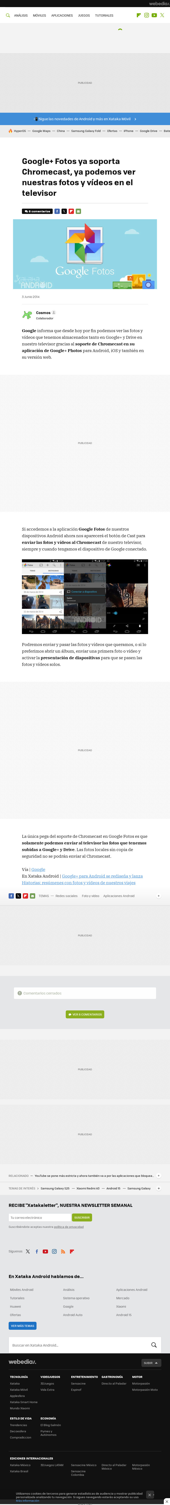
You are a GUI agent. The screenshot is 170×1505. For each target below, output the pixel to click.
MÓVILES (39, 15)
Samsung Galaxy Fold (86, 131)
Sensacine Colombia (78, 1473)
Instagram (146, 15)
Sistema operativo (76, 1298)
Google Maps (41, 131)
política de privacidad (69, 1227)
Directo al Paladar (114, 1383)
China (61, 131)
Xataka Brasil (19, 1471)
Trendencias (18, 1425)
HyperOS (20, 131)
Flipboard (138, 15)
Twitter (162, 15)
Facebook (57, 211)
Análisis (69, 1289)
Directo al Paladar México (114, 1467)
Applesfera (17, 1396)
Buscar (154, 1345)
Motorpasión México (141, 1467)
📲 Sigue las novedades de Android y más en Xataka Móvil (82, 118)
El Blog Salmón (51, 1425)
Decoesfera (18, 1431)
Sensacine (78, 1383)
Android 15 (113, 1188)
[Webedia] (159, 3)
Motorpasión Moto (145, 1389)
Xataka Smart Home (24, 1402)
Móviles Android (21, 1289)
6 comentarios (39, 211)
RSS (63, 1250)
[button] (45, 312)
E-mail (78, 211)
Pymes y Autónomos (48, 1433)
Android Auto (72, 1315)
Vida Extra (47, 1389)
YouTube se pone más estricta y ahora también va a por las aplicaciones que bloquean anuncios (94, 1175)
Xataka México (20, 1465)
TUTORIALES (104, 15)
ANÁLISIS (21, 15)
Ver (87, 1014)
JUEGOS (84, 15)
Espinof (76, 1389)
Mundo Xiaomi (20, 1408)
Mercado (122, 1298)
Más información (27, 1500)
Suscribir (82, 1217)
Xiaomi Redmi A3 (88, 1188)
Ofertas (112, 131)
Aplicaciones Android (119, 895)
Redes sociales (67, 895)
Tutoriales (17, 1298)
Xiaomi (121, 1306)
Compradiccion (20, 1437)
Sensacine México (84, 1465)
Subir (148, 1363)
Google (38, 869)
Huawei (15, 1306)
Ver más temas (22, 1326)
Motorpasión (141, 1383)
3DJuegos (47, 1383)
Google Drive (148, 131)
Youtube (154, 15)
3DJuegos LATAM (52, 1465)
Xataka (15, 1383)
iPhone (128, 131)
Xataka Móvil (19, 1389)
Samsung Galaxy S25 (55, 1188)
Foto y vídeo (90, 895)
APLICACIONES (62, 15)
